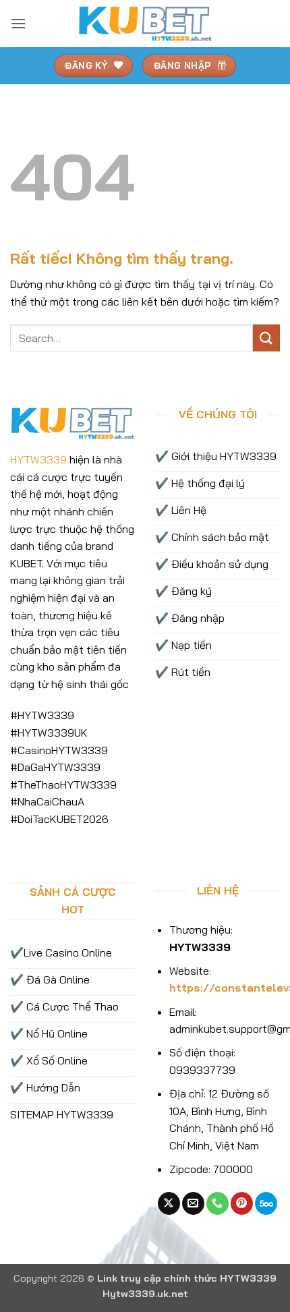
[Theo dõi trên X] (169, 1203)
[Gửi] (266, 337)
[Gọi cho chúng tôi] (217, 1203)
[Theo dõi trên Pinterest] (242, 1203)
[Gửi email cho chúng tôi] (193, 1203)
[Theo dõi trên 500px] (266, 1203)
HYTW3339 (38, 459)
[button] (18, 23)
